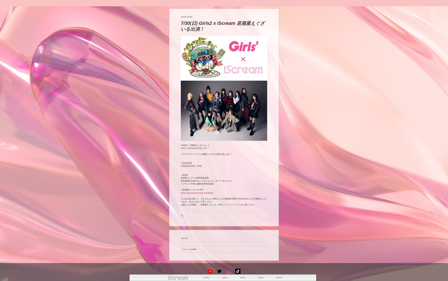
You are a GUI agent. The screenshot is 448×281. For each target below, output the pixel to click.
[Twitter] (219, 271)
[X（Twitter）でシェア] (182, 215)
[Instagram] (228, 271)
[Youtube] (210, 271)
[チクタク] (237, 271)
